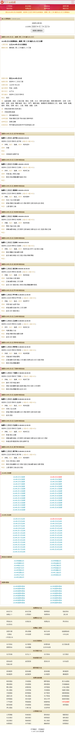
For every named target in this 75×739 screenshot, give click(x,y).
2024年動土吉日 (19, 565)
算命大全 (72, 2)
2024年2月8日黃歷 (56, 484)
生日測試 (66, 654)
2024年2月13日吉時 (19, 533)
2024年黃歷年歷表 (19, 586)
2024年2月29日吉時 (19, 552)
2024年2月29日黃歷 (19, 510)
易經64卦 (9, 696)
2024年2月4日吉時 (56, 521)
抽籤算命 (47, 6)
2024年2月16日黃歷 (56, 493)
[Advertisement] (37, 63)
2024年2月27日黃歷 (19, 507)
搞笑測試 (28, 717)
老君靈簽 (66, 705)
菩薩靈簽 (28, 702)
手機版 (33, 729)
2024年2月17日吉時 (19, 537)
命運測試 (9, 723)
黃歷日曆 (66, 6)
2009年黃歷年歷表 (56, 603)
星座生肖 (47, 661)
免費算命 (47, 614)
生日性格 (9, 654)
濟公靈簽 (9, 707)
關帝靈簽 (47, 681)
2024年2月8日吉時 (56, 526)
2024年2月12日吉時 (56, 530)
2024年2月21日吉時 (19, 542)
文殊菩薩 (28, 690)
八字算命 (9, 6)
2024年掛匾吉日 (56, 570)
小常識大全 (9, 637)
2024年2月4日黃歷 (56, 479)
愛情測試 (47, 714)
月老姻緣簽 (65, 684)
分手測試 (28, 723)
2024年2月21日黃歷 (19, 500)
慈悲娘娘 (9, 705)
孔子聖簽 (47, 696)
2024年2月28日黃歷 (56, 507)
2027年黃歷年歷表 (56, 588)
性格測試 (28, 714)
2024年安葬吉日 (19, 572)
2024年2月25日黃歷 (19, 505)
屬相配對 (66, 674)
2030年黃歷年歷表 (19, 593)
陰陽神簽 (47, 702)
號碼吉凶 (47, 8)
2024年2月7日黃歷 (19, 484)
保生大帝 (47, 699)
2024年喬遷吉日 (56, 561)
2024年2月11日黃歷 (19, 488)
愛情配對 (66, 671)
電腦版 (41, 729)
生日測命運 (65, 644)
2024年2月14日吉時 (56, 533)
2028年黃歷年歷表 (19, 591)
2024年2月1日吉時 (19, 519)
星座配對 (9, 671)
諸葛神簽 (28, 687)
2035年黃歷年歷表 (56, 598)
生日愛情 (28, 644)
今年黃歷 (28, 634)
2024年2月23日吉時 (19, 545)
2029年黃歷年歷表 (56, 591)
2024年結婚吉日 (56, 563)
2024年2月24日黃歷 (56, 503)
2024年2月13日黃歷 (19, 491)
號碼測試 (47, 611)
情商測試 (47, 717)
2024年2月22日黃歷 (56, 500)
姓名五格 (28, 611)
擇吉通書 (28, 631)
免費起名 (28, 8)
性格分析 (9, 664)
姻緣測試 (47, 723)
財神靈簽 (28, 693)
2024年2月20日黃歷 (56, 498)
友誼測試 (9, 720)
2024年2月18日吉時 (56, 537)
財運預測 (47, 644)
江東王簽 (28, 707)
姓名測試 (28, 6)
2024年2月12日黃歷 (56, 488)
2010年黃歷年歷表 (19, 603)
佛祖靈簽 (9, 684)
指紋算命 (9, 8)
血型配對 (28, 674)
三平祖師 (9, 702)
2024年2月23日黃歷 (19, 503)
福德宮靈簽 (65, 699)
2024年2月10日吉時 (56, 528)
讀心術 (65, 614)
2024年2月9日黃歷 (19, 486)
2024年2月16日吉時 (56, 535)
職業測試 (66, 714)
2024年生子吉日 (19, 575)
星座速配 (28, 671)
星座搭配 (47, 671)
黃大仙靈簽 (65, 681)
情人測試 (47, 720)
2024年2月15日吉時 (19, 535)
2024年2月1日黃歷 (19, 477)
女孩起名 (28, 621)
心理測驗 (9, 714)
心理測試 (28, 614)
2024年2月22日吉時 (56, 542)
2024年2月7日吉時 (19, 526)
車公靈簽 (9, 690)
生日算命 (9, 644)
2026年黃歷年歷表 (19, 588)
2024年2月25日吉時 (19, 547)
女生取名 (9, 624)
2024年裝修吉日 (56, 568)
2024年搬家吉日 (19, 563)
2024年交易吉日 (19, 577)
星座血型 (9, 661)
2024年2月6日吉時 (56, 523)
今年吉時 (66, 634)
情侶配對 (9, 674)
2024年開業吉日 (19, 561)
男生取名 (66, 621)
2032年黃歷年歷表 (19, 595)
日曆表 (9, 634)
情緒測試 (28, 720)
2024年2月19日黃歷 (19, 498)
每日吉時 (47, 631)
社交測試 (9, 717)
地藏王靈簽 (65, 690)
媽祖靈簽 (47, 684)
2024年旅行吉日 (19, 568)
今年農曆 (47, 634)
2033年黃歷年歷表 (56, 595)
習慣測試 (66, 720)
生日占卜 (28, 654)
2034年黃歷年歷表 (19, 598)
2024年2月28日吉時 (56, 549)
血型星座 (28, 661)
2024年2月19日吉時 (19, 540)
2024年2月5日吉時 (19, 523)
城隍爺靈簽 (65, 693)
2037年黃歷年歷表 (56, 600)
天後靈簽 (9, 693)
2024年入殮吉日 (56, 572)
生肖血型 (66, 661)
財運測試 (66, 723)
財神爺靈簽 (65, 696)
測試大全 (66, 8)
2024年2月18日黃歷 (56, 496)
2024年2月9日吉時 (19, 528)
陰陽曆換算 (65, 631)
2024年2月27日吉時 (19, 549)
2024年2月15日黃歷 (19, 493)
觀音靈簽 (9, 681)
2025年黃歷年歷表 (56, 586)
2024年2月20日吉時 (56, 540)
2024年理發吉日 (19, 570)
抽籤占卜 (9, 614)
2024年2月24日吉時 (56, 545)
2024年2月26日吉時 (56, 547)
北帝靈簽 (47, 687)
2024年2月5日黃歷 (19, 481)
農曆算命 (9, 647)
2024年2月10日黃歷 (56, 486)
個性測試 (66, 717)
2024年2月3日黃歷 (19, 479)
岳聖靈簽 (47, 705)
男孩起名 (9, 621)
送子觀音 (47, 693)
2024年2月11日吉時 (19, 530)
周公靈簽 (28, 696)
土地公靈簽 (65, 687)
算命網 (8, 2)
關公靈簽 (9, 687)
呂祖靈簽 (28, 684)
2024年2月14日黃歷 (56, 491)
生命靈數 (28, 647)
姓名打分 (9, 611)
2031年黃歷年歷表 (56, 593)
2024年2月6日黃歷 (56, 481)
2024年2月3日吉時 (19, 521)
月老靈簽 (28, 681)
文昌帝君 (47, 707)
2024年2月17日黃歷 (19, 496)
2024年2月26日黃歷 (56, 505)
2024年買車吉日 (56, 575)
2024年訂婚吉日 (56, 565)
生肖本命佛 (47, 647)
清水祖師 (28, 699)
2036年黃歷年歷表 (19, 600)
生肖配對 (47, 674)
